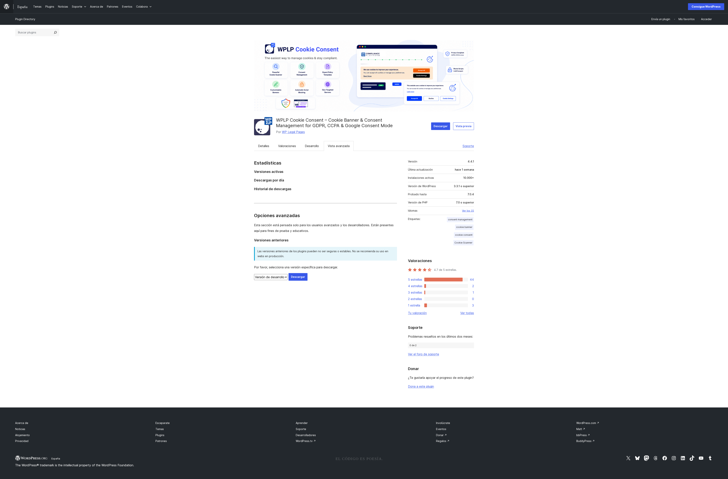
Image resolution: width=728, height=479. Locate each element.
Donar (441, 435)
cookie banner (464, 227)
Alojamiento (22, 435)
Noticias (20, 429)
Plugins (159, 435)
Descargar (441, 126)
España (55, 458)
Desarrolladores (306, 435)
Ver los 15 (468, 210)
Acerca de (21, 423)
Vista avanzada (339, 146)
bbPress (583, 435)
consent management (460, 219)
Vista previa (463, 126)
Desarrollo (312, 146)
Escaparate (162, 423)
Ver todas (467, 313)
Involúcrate (443, 423)
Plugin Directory (25, 19)
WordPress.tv (306, 441)
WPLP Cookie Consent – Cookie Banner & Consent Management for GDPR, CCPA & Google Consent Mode (334, 122)
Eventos (441, 429)
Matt (580, 429)
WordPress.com (587, 423)
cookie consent (463, 234)
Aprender (302, 423)
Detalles (263, 146)
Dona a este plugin (421, 386)
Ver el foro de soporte (423, 354)
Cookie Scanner (463, 242)
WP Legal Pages (293, 132)
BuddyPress (585, 441)
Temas (159, 429)
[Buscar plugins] (55, 32)
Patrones (161, 441)
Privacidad (21, 441)
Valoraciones (287, 146)
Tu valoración (417, 313)
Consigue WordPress (706, 6)
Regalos (443, 441)
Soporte (468, 146)
